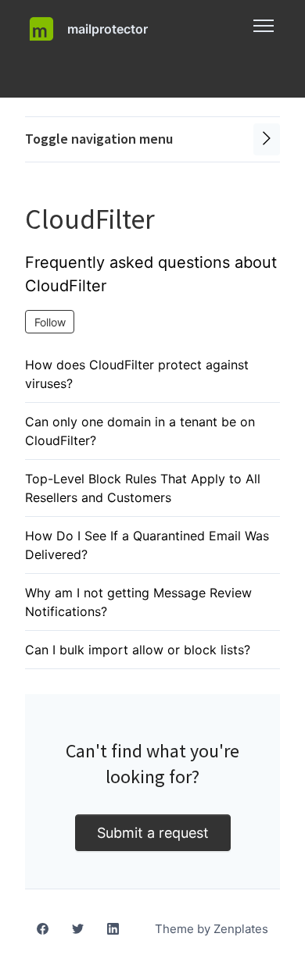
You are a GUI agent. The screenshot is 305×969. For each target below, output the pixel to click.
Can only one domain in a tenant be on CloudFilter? (140, 431)
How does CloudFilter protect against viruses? (137, 374)
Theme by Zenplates (211, 928)
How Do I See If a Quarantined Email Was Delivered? (147, 545)
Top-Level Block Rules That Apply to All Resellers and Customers (142, 488)
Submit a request (153, 833)
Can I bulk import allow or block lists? (137, 649)
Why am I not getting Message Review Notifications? (138, 602)
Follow (50, 322)
